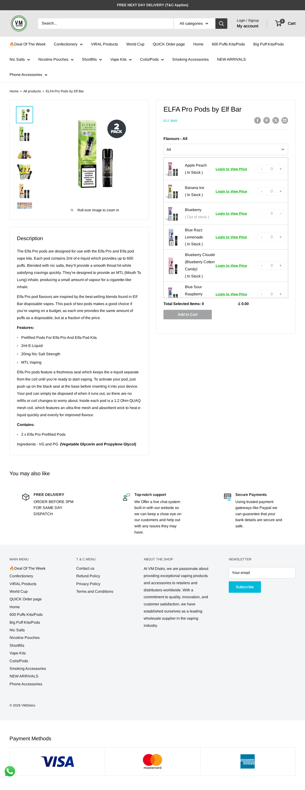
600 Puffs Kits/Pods (228, 44)
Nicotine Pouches (53, 59)
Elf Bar (170, 121)
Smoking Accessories (190, 59)
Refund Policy (88, 576)
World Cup (135, 44)
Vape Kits (118, 59)
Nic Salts (17, 59)
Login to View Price (231, 169)
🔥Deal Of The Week (28, 44)
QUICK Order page (169, 44)
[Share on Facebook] (257, 120)
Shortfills (89, 59)
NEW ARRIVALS (231, 59)
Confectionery (65, 44)
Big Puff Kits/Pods (268, 44)
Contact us (85, 568)
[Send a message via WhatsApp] (9, 771)
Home (198, 44)
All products (32, 91)
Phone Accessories (26, 75)
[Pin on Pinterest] (266, 120)
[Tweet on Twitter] (275, 120)
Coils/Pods (149, 59)
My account (247, 26)
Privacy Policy (88, 584)
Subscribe (245, 587)
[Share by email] (284, 120)
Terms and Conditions (94, 591)
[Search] (221, 23)
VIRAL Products (104, 44)
